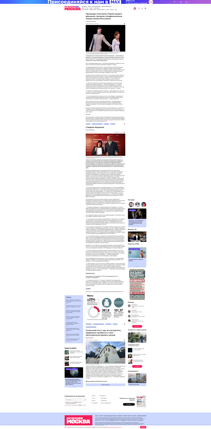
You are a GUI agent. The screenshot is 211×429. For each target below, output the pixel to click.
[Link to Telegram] (77, 405)
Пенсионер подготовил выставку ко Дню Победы (138, 361)
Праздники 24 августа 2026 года (74, 372)
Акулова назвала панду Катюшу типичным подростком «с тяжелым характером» (73, 329)
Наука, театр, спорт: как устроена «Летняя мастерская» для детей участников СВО (73, 317)
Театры (88, 123)
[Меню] (145, 8)
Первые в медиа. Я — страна (103, 9)
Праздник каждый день (71, 369)
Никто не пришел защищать (136, 311)
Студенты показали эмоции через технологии (138, 349)
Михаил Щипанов (134, 315)
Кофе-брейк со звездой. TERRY (137, 236)
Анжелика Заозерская (91, 21)
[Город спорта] (135, 8)
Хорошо (143, 427)
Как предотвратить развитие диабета (137, 252)
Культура (106, 123)
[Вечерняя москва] (78, 420)
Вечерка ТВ (84, 6)
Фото (87, 8)
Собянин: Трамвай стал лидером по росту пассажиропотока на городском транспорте (74, 301)
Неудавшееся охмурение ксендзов (138, 316)
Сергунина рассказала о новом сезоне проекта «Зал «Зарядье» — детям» (73, 306)
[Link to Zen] (73, 405)
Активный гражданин (99, 324)
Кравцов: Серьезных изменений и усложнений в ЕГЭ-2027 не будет (72, 335)
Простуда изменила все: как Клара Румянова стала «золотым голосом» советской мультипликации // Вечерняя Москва (131, 204)
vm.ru (116, 419)
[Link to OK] (70, 405)
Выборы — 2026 (113, 9)
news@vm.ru (141, 420)
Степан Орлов (134, 304)
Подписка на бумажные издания (110, 415)
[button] (66, 372)
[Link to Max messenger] (65, 405)
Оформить (129, 404)
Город (67, 303)
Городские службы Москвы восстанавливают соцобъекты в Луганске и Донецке (72, 323)
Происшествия (68, 341)
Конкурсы (89, 324)
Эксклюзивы (132, 210)
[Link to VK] (68, 405)
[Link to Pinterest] (85, 405)
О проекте (137, 366)
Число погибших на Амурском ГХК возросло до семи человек (72, 339)
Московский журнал (96, 6)
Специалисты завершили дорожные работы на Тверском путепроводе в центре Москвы (73, 311)
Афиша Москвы (92, 9)
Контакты (134, 415)
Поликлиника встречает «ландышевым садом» (134, 345)
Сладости (108, 324)
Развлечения (96, 23)
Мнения (131, 302)
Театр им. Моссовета (97, 123)
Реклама (101, 415)
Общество (68, 320)
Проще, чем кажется (134, 249)
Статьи (93, 398)
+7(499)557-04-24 (112, 420)
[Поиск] (139, 8)
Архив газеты (104, 398)
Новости (83, 8)
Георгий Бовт (134, 310)
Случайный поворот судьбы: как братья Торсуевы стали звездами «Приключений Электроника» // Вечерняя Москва (137, 204)
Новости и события (91, 327)
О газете (97, 415)
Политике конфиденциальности (114, 427)
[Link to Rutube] (82, 405)
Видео (91, 8)
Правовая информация (141, 415)
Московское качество (93, 132)
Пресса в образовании (106, 6)
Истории (131, 200)
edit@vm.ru (124, 420)
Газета (89, 6)
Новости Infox (70, 348)
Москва (113, 123)
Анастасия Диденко (90, 130)
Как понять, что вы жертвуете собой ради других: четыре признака (137, 213)
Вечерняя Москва (90, 337)
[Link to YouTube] (75, 405)
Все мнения (137, 326)
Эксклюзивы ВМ (85, 9)
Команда (130, 415)
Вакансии (125, 415)
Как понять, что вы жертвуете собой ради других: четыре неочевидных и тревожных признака (136, 222)
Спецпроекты (97, 8)
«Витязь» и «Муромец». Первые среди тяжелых (139, 355)
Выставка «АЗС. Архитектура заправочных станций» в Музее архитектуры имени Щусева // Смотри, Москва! (143, 204)
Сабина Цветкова (134, 319)
